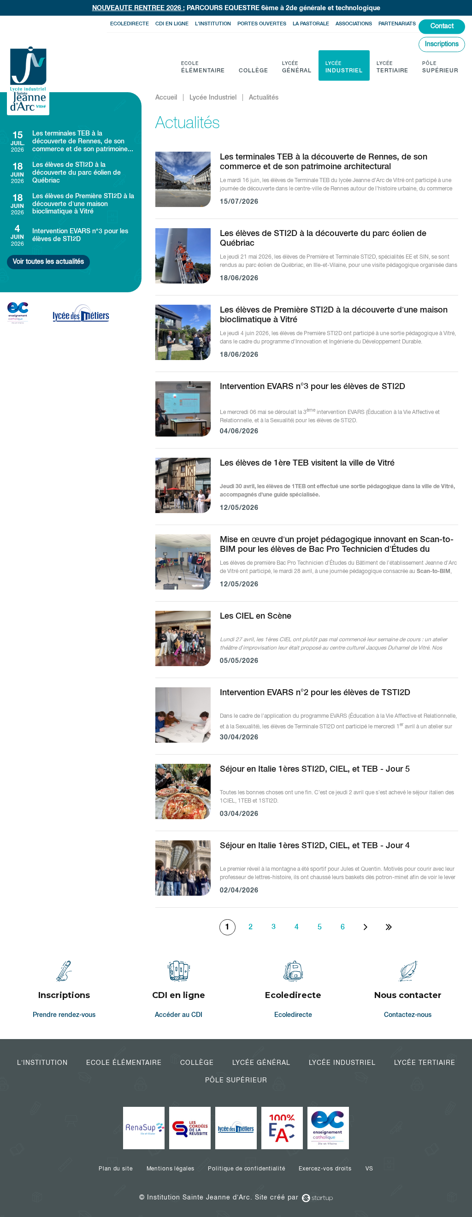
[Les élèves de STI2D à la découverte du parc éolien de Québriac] (71, 172)
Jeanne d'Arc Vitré (28, 79)
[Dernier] (389, 927)
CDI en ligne (172, 23)
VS (369, 1168)
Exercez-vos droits (325, 1168)
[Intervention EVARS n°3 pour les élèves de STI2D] (71, 235)
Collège (197, 1062)
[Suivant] (366, 927)
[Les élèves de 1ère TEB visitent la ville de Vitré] (306, 491)
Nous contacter (408, 991)
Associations (354, 23)
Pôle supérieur (236, 1080)
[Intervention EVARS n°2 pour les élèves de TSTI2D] (306, 720)
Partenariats (397, 23)
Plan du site (115, 1168)
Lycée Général (261, 1062)
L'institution (213, 23)
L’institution (42, 1062)
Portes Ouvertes (261, 23)
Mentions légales (171, 1168)
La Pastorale (311, 23)
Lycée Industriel (342, 1062)
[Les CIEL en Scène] (306, 644)
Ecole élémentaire (124, 1062)
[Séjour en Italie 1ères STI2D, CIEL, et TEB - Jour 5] (306, 797)
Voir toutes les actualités (48, 261)
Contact (442, 26)
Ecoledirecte (129, 23)
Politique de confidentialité (246, 1168)
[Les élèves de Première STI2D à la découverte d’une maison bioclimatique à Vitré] (71, 204)
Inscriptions (442, 43)
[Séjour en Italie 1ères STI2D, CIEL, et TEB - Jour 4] (306, 873)
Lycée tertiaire (424, 1062)
